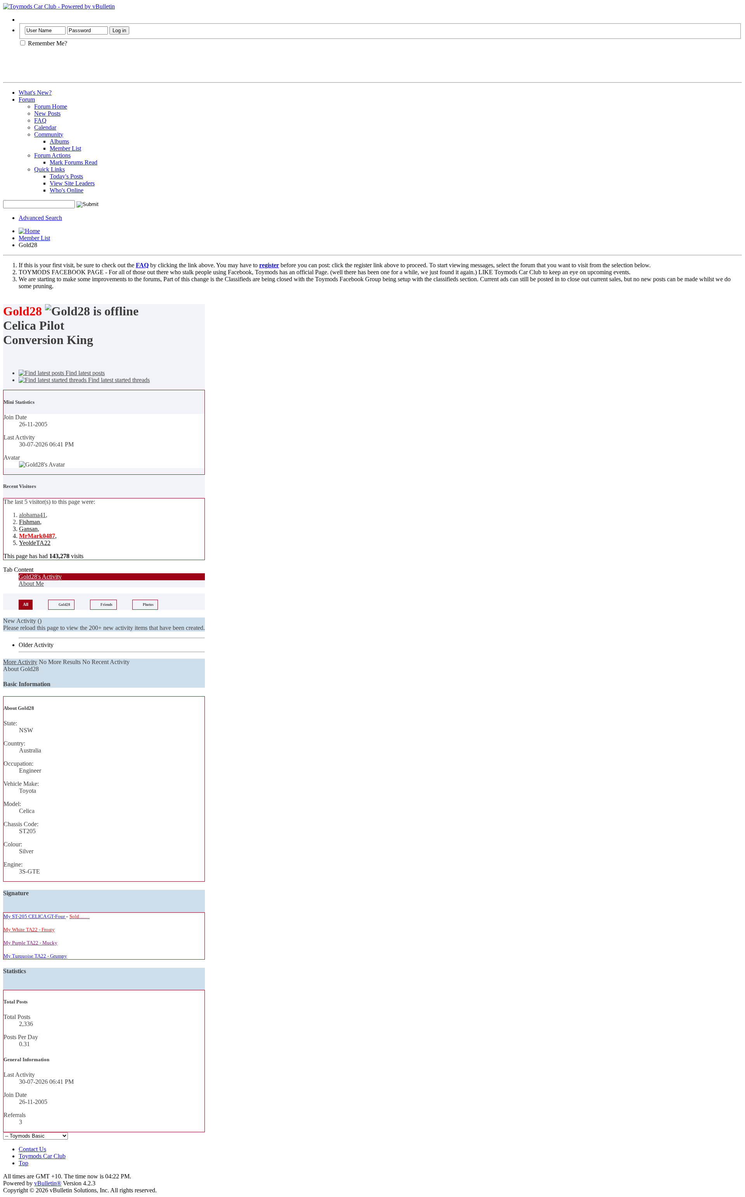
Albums (59, 141)
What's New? (35, 92)
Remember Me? (46, 43)
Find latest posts (84, 373)
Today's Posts (66, 176)
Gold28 (64, 605)
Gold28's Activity (40, 576)
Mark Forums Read (73, 162)
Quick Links (49, 169)
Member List (65, 148)
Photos (148, 605)
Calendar (45, 127)
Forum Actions (52, 155)
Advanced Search (40, 217)
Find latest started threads (118, 380)
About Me (31, 583)
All (25, 604)
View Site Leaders (72, 183)
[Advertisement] (94, 67)
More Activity (20, 662)
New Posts (47, 113)
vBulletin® (47, 1183)
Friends (106, 605)
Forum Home (50, 106)
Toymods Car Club (42, 1156)
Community (48, 134)
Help (25, 19)
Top (23, 1163)
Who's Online (66, 190)
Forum (27, 99)
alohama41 (32, 515)
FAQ (40, 120)
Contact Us (32, 1149)
